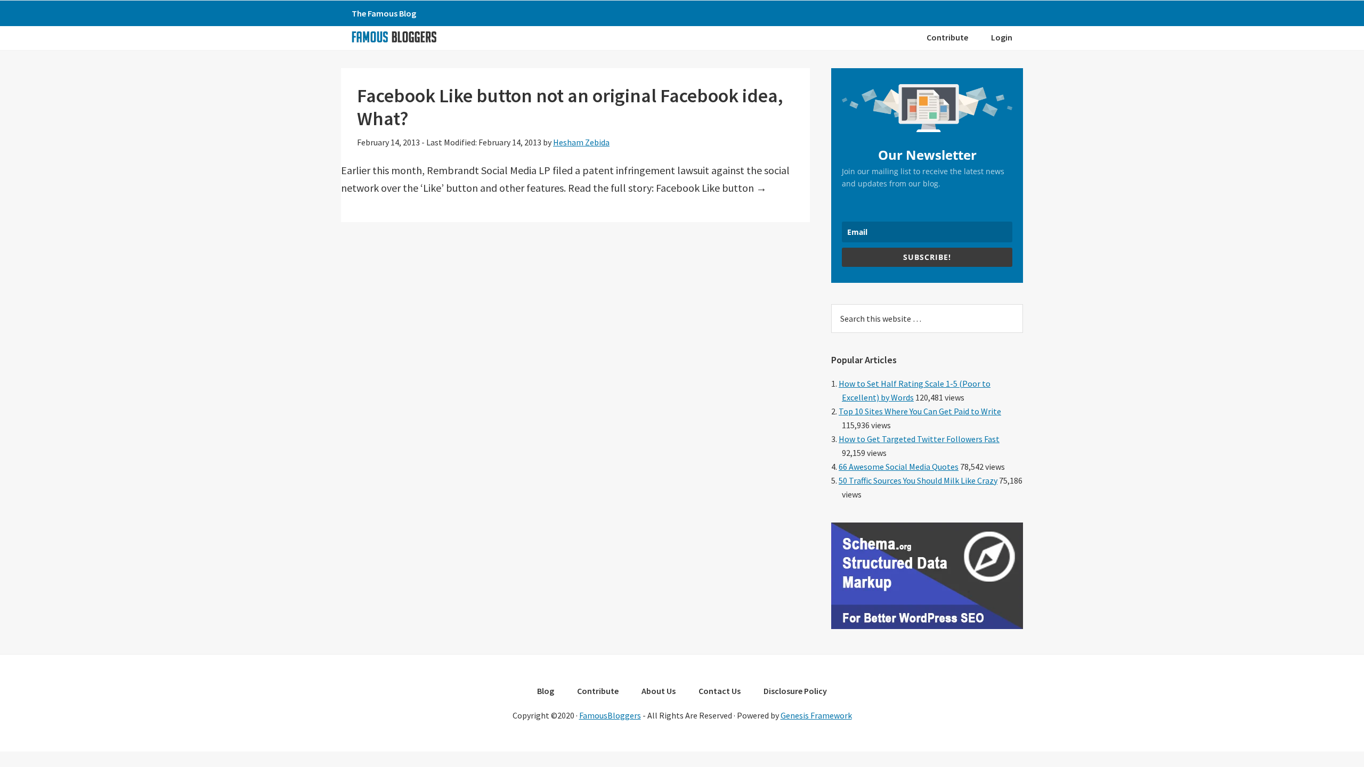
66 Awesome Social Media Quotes (899, 466)
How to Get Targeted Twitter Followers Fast (919, 439)
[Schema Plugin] (927, 626)
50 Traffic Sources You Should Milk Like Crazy (918, 480)
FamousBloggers (610, 715)
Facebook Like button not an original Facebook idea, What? (570, 107)
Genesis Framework (816, 715)
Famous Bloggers (394, 36)
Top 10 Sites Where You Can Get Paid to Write (920, 411)
